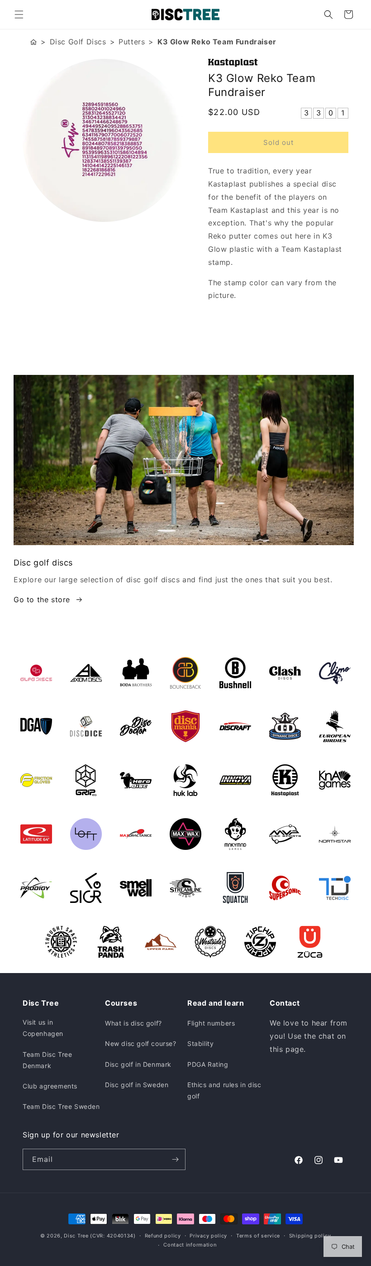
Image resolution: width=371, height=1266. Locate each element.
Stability (200, 1043)
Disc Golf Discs (78, 41)
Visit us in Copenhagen (43, 1027)
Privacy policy (208, 1235)
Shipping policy (310, 1235)
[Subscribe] (175, 1159)
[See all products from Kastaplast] (278, 63)
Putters (132, 41)
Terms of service (258, 1235)
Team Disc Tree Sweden (61, 1106)
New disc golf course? (140, 1043)
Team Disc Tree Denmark (47, 1059)
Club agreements (50, 1086)
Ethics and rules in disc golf (224, 1090)
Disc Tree (76, 1235)
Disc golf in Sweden (136, 1085)
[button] (19, 14)
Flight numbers (211, 1023)
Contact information (189, 1245)
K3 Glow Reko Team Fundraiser (216, 41)
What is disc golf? (133, 1023)
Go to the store (42, 599)
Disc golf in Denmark (138, 1064)
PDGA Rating (207, 1064)
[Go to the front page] (33, 42)
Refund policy (163, 1235)
